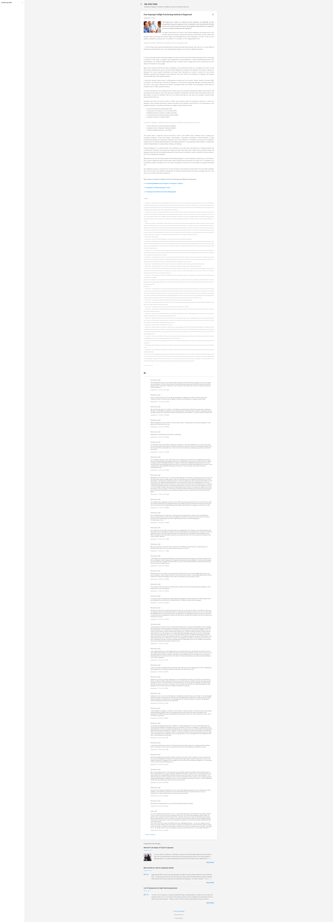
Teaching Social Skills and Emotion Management (161, 192)
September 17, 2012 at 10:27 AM (160, 390)
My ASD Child (150, 4)
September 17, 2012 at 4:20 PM (159, 672)
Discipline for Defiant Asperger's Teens (158, 187)
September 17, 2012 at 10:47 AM (160, 494)
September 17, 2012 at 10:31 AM (160, 452)
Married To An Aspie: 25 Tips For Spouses (158, 848)
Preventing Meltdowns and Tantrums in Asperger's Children (164, 183)
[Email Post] (145, 373)
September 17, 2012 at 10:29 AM (160, 437)
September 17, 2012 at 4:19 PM (159, 660)
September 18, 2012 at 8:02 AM (159, 796)
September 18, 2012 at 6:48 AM (159, 718)
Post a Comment (150, 834)
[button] (213, 14)
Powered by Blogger (179, 911)
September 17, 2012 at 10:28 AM (160, 415)
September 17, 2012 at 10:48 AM (160, 507)
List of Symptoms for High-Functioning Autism (160, 888)
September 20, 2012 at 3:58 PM (159, 830)
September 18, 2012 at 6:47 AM (159, 703)
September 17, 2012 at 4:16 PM (159, 643)
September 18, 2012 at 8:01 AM (159, 738)
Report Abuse (179, 918)
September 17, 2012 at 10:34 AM (160, 470)
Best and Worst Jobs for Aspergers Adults (159, 868)
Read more (210, 862)
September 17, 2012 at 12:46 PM (160, 566)
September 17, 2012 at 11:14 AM (160, 522)
